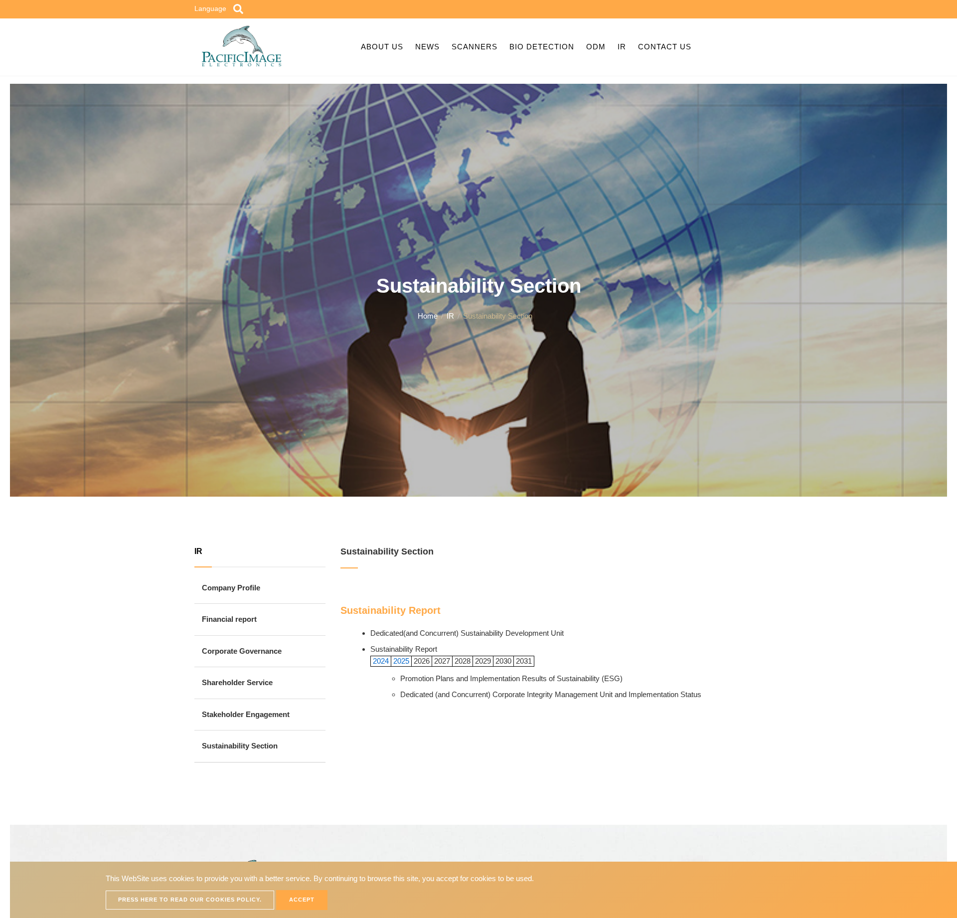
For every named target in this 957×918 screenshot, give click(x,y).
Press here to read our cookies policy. (190, 900)
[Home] (242, 45)
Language (210, 8)
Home (428, 316)
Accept (302, 900)
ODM (596, 46)
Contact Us (664, 46)
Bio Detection (541, 46)
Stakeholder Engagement (246, 714)
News (427, 46)
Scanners (474, 46)
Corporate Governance (242, 651)
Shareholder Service (237, 682)
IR (622, 46)
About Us (382, 46)
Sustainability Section (240, 745)
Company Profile (231, 587)
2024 (380, 661)
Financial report (229, 619)
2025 (401, 661)
